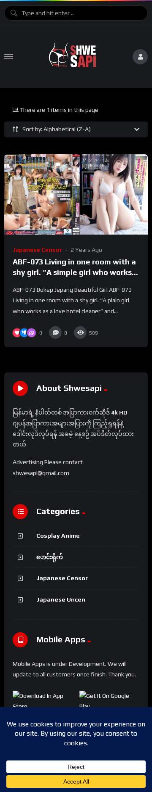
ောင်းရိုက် (49, 557)
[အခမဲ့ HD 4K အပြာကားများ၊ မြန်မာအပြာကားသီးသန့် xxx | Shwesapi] (72, 56)
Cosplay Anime (58, 535)
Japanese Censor (37, 249)
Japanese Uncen (60, 599)
